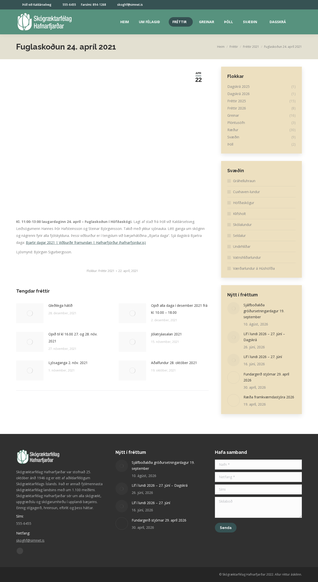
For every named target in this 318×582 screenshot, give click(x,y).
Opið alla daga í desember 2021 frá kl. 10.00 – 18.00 (179, 309)
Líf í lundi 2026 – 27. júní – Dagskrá (264, 336)
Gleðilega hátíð (60, 305)
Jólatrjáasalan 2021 (166, 334)
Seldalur (239, 235)
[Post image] (29, 313)
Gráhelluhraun (244, 180)
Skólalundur (242, 224)
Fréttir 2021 (106, 271)
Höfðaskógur (243, 202)
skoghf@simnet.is (130, 4)
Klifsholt (239, 213)
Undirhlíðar (241, 246)
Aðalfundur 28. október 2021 (174, 362)
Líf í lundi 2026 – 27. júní (262, 356)
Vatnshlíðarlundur (247, 257)
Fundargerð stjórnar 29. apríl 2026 (266, 377)
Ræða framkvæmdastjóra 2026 (268, 397)
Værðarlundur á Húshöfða (254, 268)
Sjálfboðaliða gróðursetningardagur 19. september (263, 311)
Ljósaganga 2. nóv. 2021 (68, 362)
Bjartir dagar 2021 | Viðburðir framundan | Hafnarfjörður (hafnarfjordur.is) (86, 242)
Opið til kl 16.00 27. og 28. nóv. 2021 (72, 337)
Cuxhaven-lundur (246, 191)
